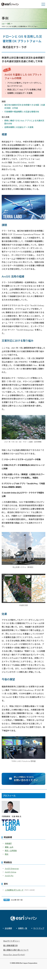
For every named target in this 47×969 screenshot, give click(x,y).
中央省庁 (8, 843)
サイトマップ (38, 928)
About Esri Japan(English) (14, 954)
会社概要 (8, 928)
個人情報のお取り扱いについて (16, 950)
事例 (8, 23)
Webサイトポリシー (11, 941)
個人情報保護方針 (10, 945)
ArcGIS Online (10, 872)
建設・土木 (9, 847)
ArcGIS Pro (9, 876)
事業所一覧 (22, 928)
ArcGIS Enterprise (12, 868)
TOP (3, 23)
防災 (6, 854)
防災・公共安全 (11, 851)
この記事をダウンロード (14, 890)
